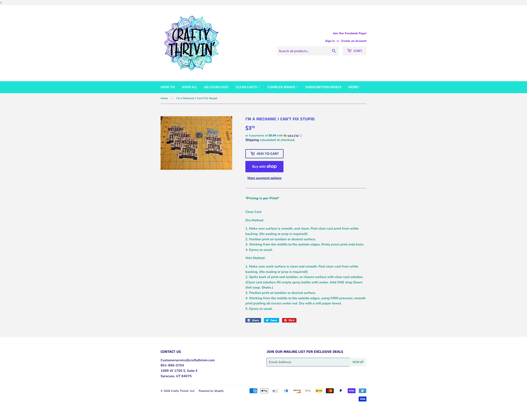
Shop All (189, 87)
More (353, 87)
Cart (357, 51)
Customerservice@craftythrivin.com (188, 360)
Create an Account (353, 41)
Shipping (252, 140)
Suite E (192, 370)
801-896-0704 (172, 365)
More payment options (264, 178)
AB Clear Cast (216, 87)
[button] (305, 135)
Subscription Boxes (323, 87)
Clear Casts (247, 87)
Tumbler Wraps (281, 87)
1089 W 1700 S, (173, 370)
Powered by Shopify (211, 391)
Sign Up (358, 362)
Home (164, 98)
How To (168, 87)
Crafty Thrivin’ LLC (183, 391)
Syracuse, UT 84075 (176, 376)
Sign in (330, 41)
